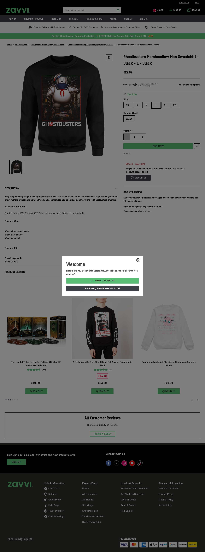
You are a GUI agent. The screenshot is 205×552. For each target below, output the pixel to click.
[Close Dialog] (138, 260)
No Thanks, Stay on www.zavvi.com (102, 288)
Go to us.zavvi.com (102, 280)
